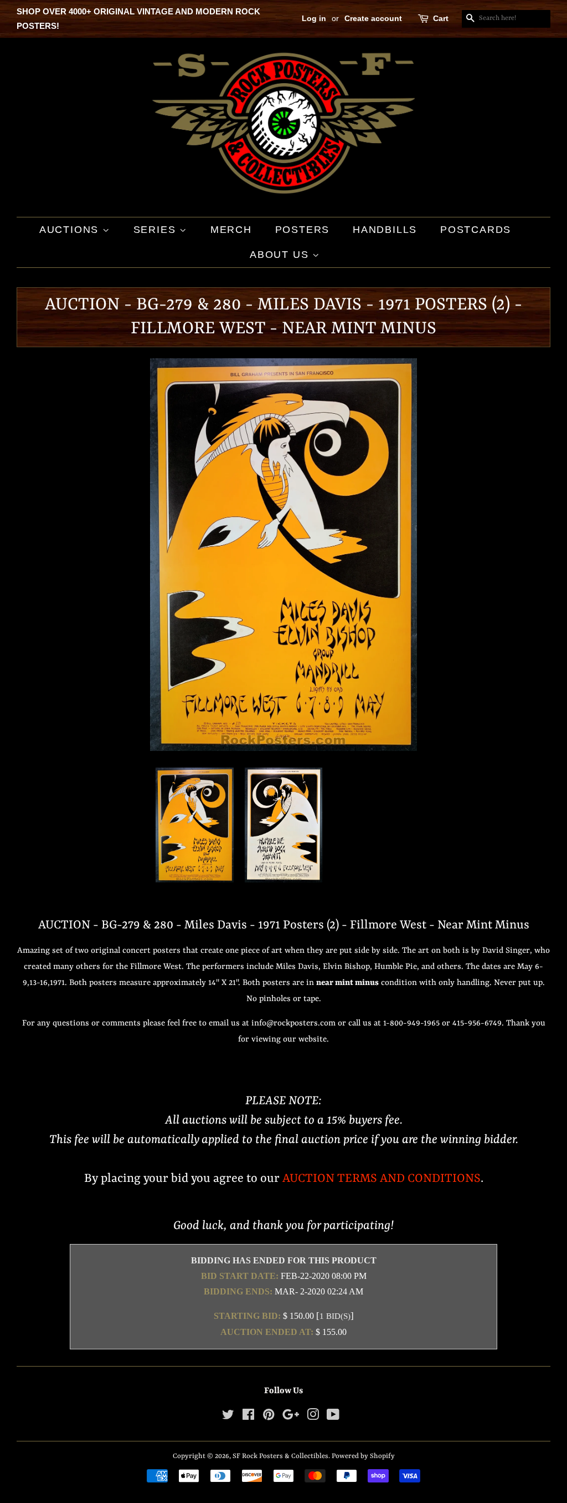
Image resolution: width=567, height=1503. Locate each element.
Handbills (385, 229)
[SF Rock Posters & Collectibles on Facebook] (248, 1417)
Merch (231, 229)
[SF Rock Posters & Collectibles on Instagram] (313, 1417)
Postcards (475, 229)
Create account (373, 18)
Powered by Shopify (363, 1456)
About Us (281, 254)
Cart (441, 18)
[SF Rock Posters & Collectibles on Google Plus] (290, 1417)
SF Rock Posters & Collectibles (280, 1456)
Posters (302, 229)
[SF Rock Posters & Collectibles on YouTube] (333, 1417)
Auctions (70, 229)
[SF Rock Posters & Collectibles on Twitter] (228, 1417)
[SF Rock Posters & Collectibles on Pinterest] (268, 1417)
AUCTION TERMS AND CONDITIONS (381, 1179)
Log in (314, 18)
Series (156, 229)
